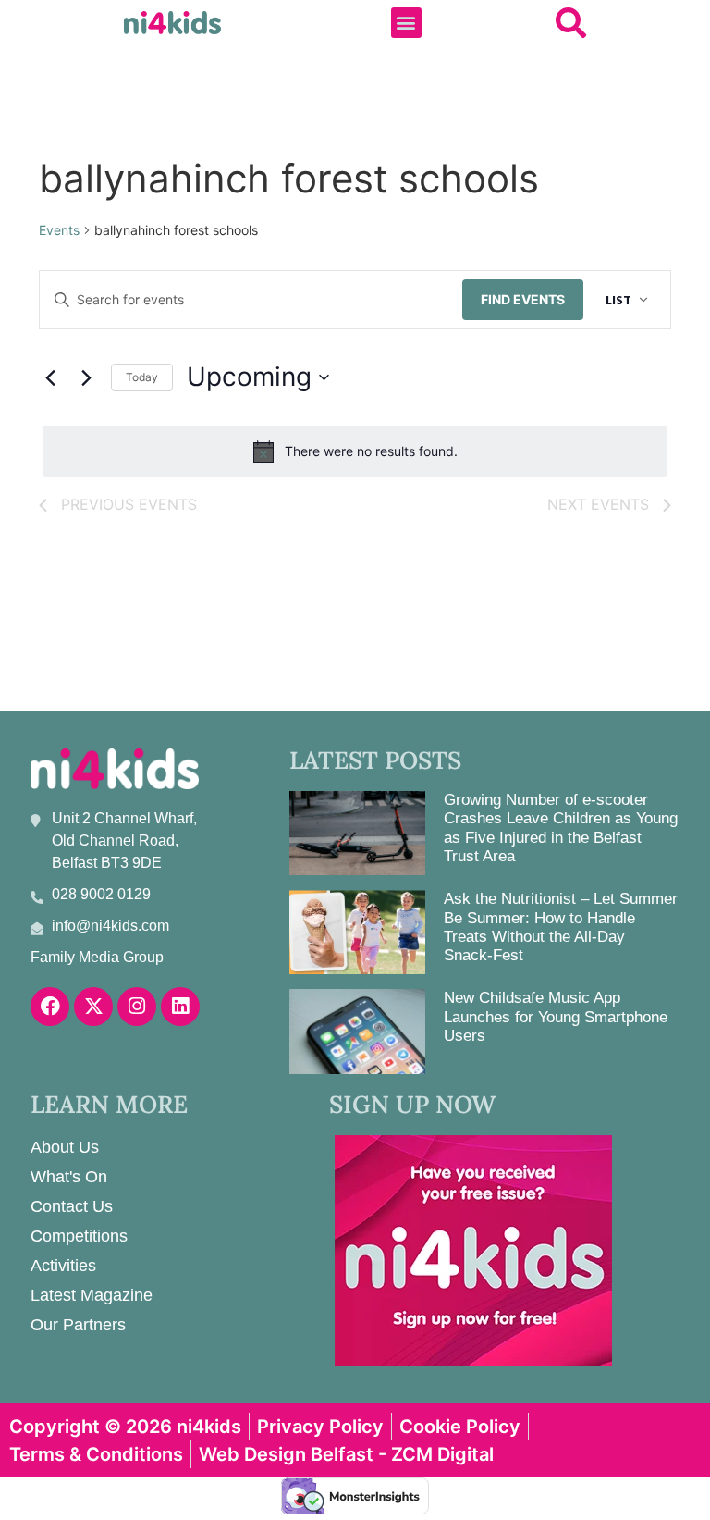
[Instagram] (136, 1006)
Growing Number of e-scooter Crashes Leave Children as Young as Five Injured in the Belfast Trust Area (561, 828)
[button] (406, 22)
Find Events (523, 299)
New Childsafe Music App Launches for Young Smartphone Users (555, 1016)
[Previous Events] (50, 377)
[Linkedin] (180, 1006)
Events (59, 230)
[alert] (355, 451)
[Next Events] (86, 377)
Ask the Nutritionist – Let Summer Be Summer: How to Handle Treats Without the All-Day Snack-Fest (561, 927)
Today (142, 377)
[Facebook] (50, 1006)
